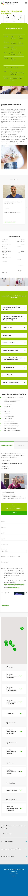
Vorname (3, 527)
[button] (10, 643)
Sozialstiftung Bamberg (7, 856)
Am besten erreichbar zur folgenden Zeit (10, 556)
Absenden (6, 605)
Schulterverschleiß (9, 343)
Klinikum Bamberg (6, 834)
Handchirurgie (7, 327)
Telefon (3, 538)
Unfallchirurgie (8, 375)
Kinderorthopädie (8, 367)
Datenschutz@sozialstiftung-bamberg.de (14, 584)
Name (2, 521)
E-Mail (15, 513)
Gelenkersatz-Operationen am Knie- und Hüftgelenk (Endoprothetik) (13, 318)
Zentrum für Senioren (7, 841)
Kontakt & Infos (11, 222)
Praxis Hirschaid (12, 790)
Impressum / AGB (14, 874)
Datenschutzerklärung (13, 587)
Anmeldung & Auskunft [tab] (7, 445)
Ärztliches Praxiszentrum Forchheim (11, 731)
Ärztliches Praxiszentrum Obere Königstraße (14, 702)
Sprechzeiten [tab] (21, 445)
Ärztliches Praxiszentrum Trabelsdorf (11, 751)
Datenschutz (14, 871)
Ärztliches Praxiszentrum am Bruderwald (13, 675)
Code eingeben (5, 592)
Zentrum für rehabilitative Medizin (10, 849)
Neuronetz (10, 713)
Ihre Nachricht (4, 562)
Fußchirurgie (7, 335)
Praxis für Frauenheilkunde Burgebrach (12, 808)
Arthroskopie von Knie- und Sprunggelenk (12, 308)
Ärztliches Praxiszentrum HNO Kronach (13, 771)
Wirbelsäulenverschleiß (10, 350)
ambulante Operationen (11, 382)
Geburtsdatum (4, 544)
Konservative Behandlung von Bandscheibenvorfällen (12, 359)
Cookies (14, 876)
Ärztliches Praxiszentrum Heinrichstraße (12, 689)
